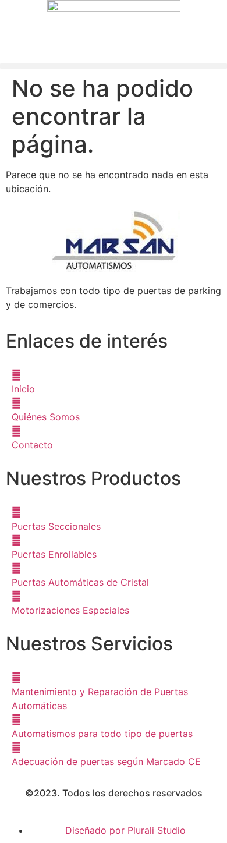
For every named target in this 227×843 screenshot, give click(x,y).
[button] (113, 66)
